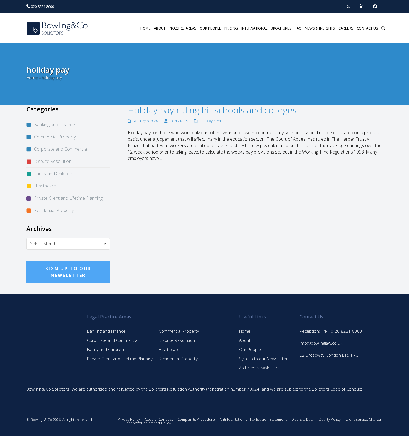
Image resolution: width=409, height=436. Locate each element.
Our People (250, 349)
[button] (383, 28)
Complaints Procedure (196, 419)
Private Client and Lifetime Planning (68, 198)
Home (32, 77)
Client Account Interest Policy (146, 422)
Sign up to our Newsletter (263, 358)
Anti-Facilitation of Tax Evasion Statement (253, 419)
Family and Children (53, 173)
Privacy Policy (129, 419)
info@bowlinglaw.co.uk (321, 343)
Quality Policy (329, 419)
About (244, 340)
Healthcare (45, 186)
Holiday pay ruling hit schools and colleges (212, 110)
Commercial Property (55, 137)
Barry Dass (179, 120)
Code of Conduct (159, 419)
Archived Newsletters (259, 368)
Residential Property (54, 210)
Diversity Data (302, 419)
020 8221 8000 (42, 6)
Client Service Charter (363, 419)
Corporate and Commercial (61, 149)
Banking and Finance (54, 124)
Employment (211, 120)
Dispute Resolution (53, 161)
